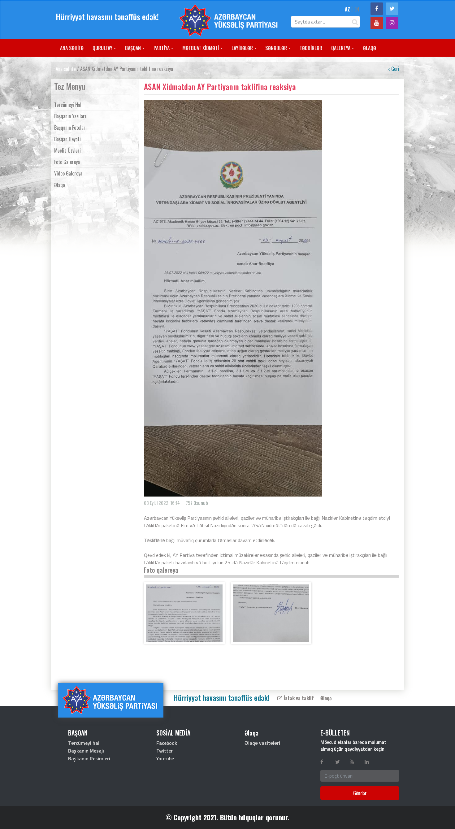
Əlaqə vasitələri (262, 743)
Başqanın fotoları (70, 127)
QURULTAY (102, 48)
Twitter (164, 750)
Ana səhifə (66, 68)
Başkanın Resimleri (89, 758)
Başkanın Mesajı (86, 750)
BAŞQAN (133, 48)
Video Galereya (68, 173)
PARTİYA (162, 48)
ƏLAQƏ (369, 48)
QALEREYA (340, 48)
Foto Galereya (67, 162)
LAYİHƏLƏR (242, 48)
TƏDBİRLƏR (311, 48)
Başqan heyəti (67, 139)
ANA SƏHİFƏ (72, 48)
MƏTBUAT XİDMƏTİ (200, 48)
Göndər (360, 793)
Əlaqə (59, 185)
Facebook (166, 743)
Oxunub (200, 502)
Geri (394, 68)
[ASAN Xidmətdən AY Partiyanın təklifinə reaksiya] (184, 613)
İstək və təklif (298, 697)
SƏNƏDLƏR (276, 48)
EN (356, 9)
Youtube (165, 758)
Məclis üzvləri (67, 150)
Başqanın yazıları (70, 116)
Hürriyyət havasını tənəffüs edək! (107, 17)
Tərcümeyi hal (67, 104)
